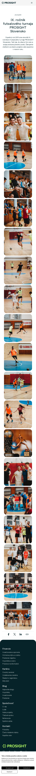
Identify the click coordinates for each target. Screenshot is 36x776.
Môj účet (5, 681)
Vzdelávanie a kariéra (10, 675)
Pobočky (5, 729)
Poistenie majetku (9, 658)
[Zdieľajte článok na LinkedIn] (21, 634)
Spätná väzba (7, 721)
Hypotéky (6, 692)
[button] (18, 69)
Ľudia (4, 709)
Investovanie (7, 695)
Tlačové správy (8, 715)
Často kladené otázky (10, 732)
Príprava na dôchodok (10, 664)
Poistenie (5, 698)
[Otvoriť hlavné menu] (31, 3)
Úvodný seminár (8, 672)
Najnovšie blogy (8, 689)
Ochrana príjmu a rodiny (11, 655)
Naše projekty (7, 712)
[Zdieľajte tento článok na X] (15, 634)
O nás (4, 706)
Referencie (6, 718)
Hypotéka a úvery (9, 661)
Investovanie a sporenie (11, 652)
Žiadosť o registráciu (9, 678)
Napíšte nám (7, 735)
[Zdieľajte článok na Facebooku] (9, 634)
